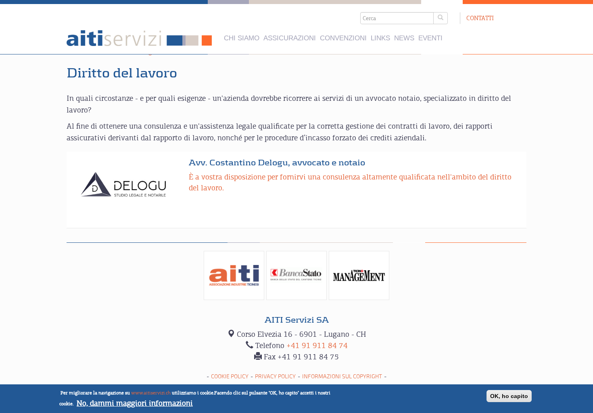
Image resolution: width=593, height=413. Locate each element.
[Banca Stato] (296, 275)
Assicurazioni (289, 38)
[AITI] (234, 275)
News (404, 38)
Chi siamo (241, 38)
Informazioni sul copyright (342, 376)
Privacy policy (275, 376)
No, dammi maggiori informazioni (135, 403)
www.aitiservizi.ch (151, 393)
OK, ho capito (509, 396)
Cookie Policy (229, 376)
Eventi (430, 38)
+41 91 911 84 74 (317, 345)
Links (380, 38)
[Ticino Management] (359, 275)
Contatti (480, 18)
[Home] (139, 38)
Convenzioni (343, 38)
